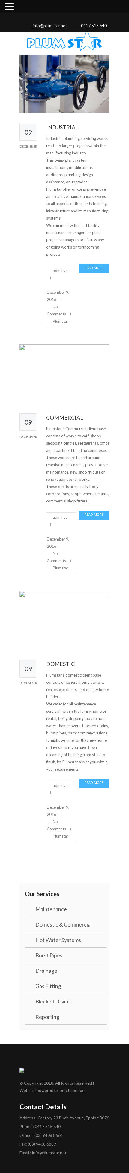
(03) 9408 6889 (42, 1143)
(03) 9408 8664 (48, 1135)
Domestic (60, 664)
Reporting (47, 1016)
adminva (60, 270)
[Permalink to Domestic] (65, 620)
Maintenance (51, 909)
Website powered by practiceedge (52, 1090)
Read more (94, 267)
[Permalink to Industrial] (65, 84)
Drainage (46, 970)
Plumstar (60, 321)
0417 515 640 (94, 25)
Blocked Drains (53, 1001)
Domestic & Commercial (63, 924)
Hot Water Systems (58, 940)
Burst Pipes (48, 955)
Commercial (64, 417)
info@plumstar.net (50, 25)
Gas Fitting (48, 986)
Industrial (62, 127)
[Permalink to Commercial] (65, 373)
